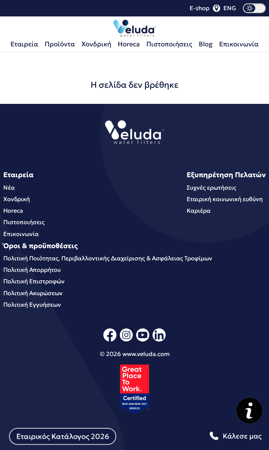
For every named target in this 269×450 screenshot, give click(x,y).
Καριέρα (199, 210)
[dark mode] (254, 8)
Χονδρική (96, 44)
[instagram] (126, 340)
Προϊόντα (60, 44)
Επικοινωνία (239, 44)
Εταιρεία (24, 44)
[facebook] (109, 340)
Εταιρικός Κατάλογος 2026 (62, 436)
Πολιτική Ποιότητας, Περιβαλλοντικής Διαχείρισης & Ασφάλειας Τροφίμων (107, 258)
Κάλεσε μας (242, 436)
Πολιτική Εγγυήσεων (32, 304)
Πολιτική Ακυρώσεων (33, 293)
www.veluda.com (146, 354)
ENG (229, 8)
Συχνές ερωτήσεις (211, 187)
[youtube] (142, 340)
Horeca (129, 44)
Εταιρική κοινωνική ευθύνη (225, 199)
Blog (206, 44)
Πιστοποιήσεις (169, 44)
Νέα (9, 187)
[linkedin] (159, 340)
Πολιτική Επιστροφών (34, 281)
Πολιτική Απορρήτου (32, 269)
